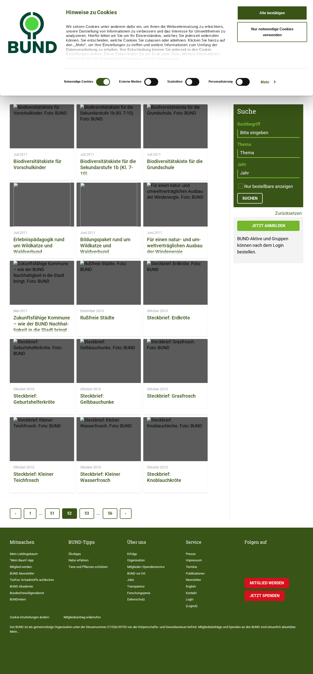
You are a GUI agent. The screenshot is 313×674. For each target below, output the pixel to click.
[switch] (151, 82)
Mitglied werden (21, 567)
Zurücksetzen (288, 213)
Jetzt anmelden (268, 225)
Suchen (249, 198)
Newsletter (193, 580)
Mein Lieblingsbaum (24, 554)
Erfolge (132, 554)
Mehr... (14, 631)
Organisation (136, 560)
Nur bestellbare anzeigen (268, 186)
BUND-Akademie (21, 586)
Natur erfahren (78, 560)
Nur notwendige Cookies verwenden (272, 32)
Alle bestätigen (272, 13)
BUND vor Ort (136, 573)
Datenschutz (136, 599)
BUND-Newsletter (22, 573)
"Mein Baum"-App (22, 560)
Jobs (130, 580)
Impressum (168, 58)
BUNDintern (18, 599)
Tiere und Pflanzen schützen (88, 567)
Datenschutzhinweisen (120, 58)
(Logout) (192, 606)
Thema (244, 144)
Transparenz (136, 586)
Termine (191, 567)
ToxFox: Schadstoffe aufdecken (32, 580)
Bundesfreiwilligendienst (27, 593)
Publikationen (195, 573)
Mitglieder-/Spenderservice (146, 567)
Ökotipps (74, 554)
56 (110, 513)
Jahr (241, 164)
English (191, 586)
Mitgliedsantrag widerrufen (82, 617)
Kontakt (191, 593)
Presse (191, 554)
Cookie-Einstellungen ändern (29, 617)
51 (52, 513)
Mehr (265, 82)
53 (87, 513)
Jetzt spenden (264, 595)
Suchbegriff (248, 124)
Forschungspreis (138, 593)
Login (189, 599)
